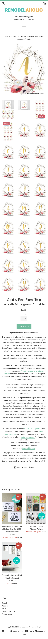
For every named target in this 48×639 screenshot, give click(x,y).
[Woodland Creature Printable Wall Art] (36, 508)
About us (5, 606)
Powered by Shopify (35, 627)
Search (4, 603)
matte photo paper (28, 437)
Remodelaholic (23, 627)
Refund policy (7, 614)
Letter (24, 315)
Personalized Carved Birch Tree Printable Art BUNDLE (12, 578)
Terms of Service (8, 611)
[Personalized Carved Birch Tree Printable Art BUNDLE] (12, 557)
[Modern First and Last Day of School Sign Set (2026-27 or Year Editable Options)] (12, 508)
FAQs (4, 608)
